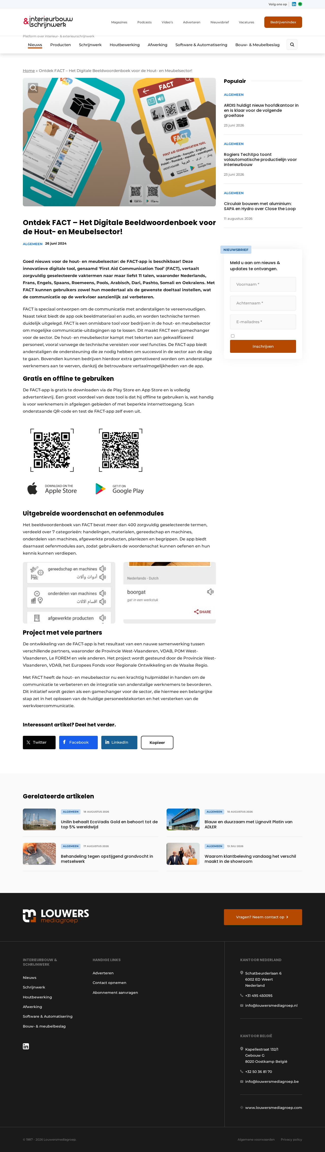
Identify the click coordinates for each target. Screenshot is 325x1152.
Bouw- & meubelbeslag (44, 1026)
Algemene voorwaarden (256, 1139)
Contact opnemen (109, 982)
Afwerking (157, 44)
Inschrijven (263, 346)
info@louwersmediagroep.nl (271, 1005)
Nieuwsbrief (219, 22)
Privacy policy (291, 1139)
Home (29, 70)
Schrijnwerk (90, 44)
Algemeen (33, 244)
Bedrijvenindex (283, 22)
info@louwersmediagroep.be (272, 1081)
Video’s (167, 22)
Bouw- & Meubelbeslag (257, 44)
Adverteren (191, 22)
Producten (60, 44)
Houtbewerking (125, 44)
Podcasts (144, 22)
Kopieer (157, 742)
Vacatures (246, 22)
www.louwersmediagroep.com (273, 1107)
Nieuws (35, 44)
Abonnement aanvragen (115, 992)
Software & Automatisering (201, 44)
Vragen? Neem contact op (260, 917)
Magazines (119, 22)
